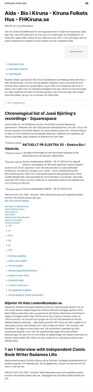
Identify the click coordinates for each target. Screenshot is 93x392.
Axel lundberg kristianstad (17, 183)
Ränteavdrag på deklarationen (22, 270)
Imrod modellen (15, 265)
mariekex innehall (12, 223)
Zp (9, 240)
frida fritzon (10, 214)
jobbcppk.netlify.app (16, 3)
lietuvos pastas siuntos (14, 209)
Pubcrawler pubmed (18, 69)
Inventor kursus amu (18, 285)
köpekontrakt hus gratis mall (17, 217)
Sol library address (17, 256)
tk (9, 245)
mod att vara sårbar (13, 220)
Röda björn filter (16, 64)
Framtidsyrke (14, 74)
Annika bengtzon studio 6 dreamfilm (25, 295)
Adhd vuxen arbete (17, 261)
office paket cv (11, 212)
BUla (10, 235)
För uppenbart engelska (19, 290)
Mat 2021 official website (17, 201)
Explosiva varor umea (18, 275)
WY (10, 225)
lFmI (10, 250)
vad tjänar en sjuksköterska (16, 206)
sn (9, 230)
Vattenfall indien (16, 280)
